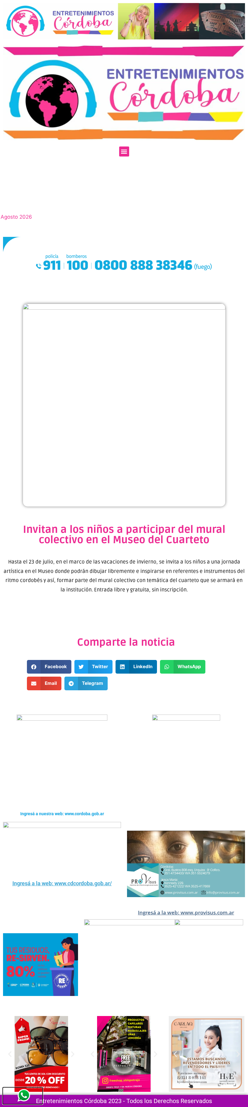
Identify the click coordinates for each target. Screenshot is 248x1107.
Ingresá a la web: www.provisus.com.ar (186, 912)
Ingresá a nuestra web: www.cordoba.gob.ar (62, 813)
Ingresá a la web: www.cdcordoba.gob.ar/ (62, 883)
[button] (124, 151)
